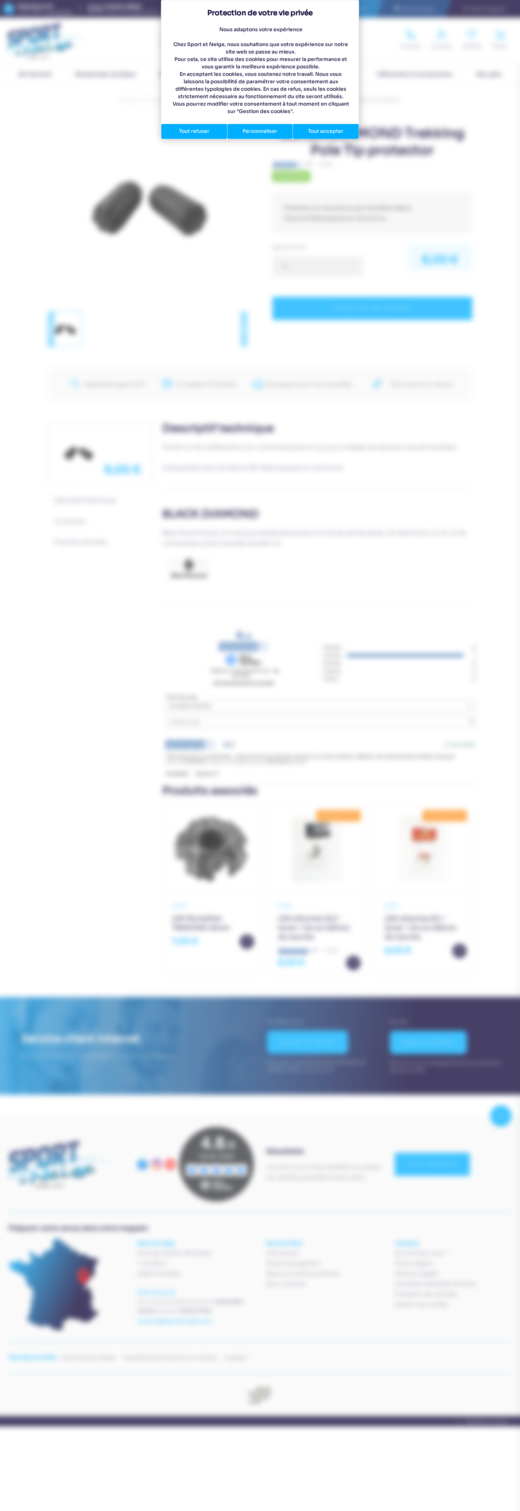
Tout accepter (325, 131)
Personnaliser (260, 131)
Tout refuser (194, 131)
